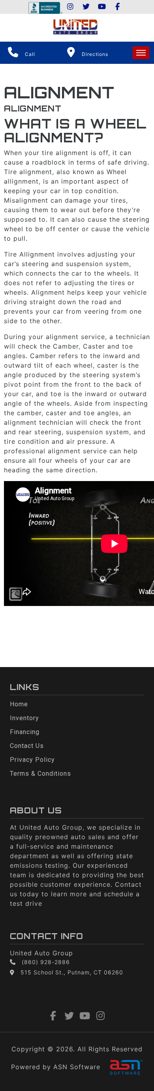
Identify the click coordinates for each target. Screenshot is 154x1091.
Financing (24, 732)
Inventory (24, 718)
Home (19, 704)
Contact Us (27, 746)
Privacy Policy (32, 759)
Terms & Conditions (40, 773)
